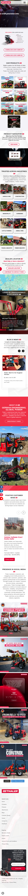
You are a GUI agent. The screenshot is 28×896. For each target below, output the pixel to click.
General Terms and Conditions (9, 841)
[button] (23, 512)
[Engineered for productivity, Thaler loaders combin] (14, 761)
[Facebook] (1, 487)
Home (3, 801)
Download (4, 823)
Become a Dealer (6, 832)
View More (14, 144)
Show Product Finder (14, 421)
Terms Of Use (5, 882)
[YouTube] (1, 498)
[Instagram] (1, 494)
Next (23, 351)
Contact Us (4, 821)
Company (4, 804)
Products (4, 807)
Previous (19, 351)
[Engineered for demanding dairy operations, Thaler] (14, 655)
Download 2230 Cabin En (14, 50)
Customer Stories (6, 815)
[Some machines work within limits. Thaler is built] (14, 725)
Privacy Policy (5, 844)
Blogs (3, 812)
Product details (9, 559)
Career (3, 818)
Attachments (5, 809)
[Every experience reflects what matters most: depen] (14, 690)
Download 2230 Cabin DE (14, 55)
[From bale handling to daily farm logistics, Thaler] (14, 619)
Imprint (3, 838)
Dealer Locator (14, 268)
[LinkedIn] (1, 490)
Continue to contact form (14, 272)
